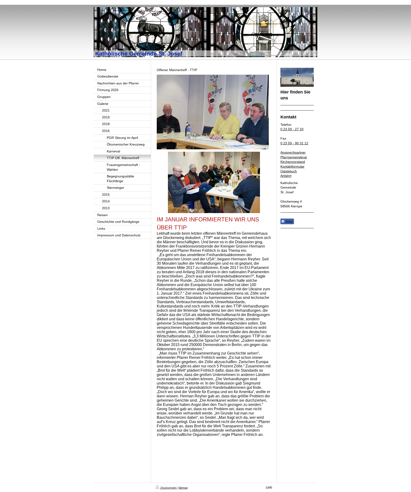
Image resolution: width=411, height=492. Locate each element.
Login (269, 487)
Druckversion (168, 487)
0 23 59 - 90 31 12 (294, 143)
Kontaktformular (292, 166)
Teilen (288, 221)
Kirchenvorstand (292, 162)
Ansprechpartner (293, 152)
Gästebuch (288, 171)
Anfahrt (285, 176)
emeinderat (298, 157)
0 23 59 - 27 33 (291, 129)
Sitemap (183, 487)
